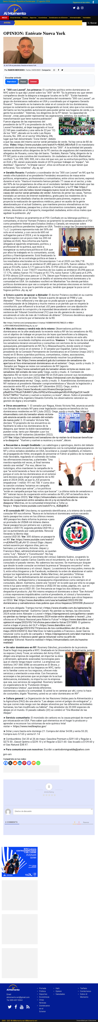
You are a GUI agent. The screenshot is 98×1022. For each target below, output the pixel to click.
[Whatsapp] (38, 763)
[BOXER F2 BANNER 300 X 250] (20, 862)
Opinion (59, 991)
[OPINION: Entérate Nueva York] (23, 50)
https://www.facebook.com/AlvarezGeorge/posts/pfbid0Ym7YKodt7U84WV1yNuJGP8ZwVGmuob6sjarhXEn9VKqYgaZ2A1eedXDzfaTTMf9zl (46, 392)
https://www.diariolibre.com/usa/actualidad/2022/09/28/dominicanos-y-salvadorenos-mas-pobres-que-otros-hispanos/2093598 (43, 602)
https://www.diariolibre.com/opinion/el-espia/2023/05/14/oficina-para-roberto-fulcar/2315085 (48, 621)
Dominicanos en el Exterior (58, 18)
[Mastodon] (29, 763)
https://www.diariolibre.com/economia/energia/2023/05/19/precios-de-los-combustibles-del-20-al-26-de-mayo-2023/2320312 (46, 628)
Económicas (42, 18)
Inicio (4, 18)
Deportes (33, 18)
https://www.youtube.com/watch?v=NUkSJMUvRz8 (46, 144)
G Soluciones (92, 1020)
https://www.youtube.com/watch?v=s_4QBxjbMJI (40, 505)
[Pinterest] (24, 763)
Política (25, 18)
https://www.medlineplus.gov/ (29, 726)
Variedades (87, 18)
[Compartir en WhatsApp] (53, 70)
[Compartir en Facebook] (57, 70)
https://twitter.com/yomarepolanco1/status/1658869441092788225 (36, 323)
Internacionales (75, 18)
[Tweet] (61, 70)
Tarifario (83, 988)
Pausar (23, 82)
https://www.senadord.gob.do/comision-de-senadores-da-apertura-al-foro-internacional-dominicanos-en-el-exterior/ (45, 362)
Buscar (93, 23)
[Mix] (34, 763)
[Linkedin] (20, 763)
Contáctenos (85, 991)
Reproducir (11, 82)
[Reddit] (15, 763)
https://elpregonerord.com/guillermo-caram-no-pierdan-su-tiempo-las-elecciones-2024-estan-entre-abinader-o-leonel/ (48, 615)
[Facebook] (6, 763)
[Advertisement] (31, 769)
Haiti (57, 988)
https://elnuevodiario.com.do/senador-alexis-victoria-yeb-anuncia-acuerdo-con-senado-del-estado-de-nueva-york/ (46, 416)
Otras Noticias (15, 18)
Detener (33, 82)
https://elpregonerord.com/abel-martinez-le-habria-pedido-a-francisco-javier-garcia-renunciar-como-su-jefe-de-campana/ (49, 636)
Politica (42, 991)
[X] (10, 763)
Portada (42, 988)
